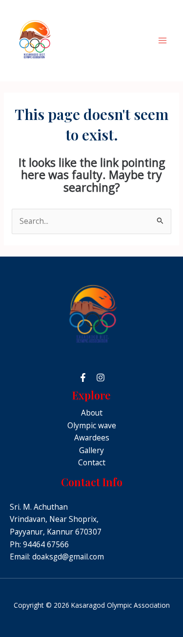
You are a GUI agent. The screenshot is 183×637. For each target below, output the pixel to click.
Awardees (91, 437)
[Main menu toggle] (162, 40)
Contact (91, 462)
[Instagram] (100, 377)
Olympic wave (91, 425)
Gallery (91, 450)
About (91, 412)
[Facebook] (83, 377)
